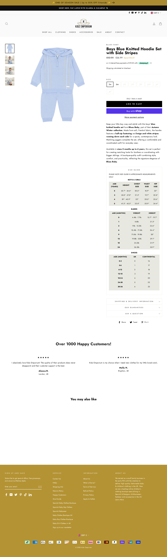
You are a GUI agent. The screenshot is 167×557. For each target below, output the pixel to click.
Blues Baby (112, 45)
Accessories (86, 32)
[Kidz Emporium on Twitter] (15, 494)
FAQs (55, 483)
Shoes (72, 32)
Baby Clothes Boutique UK (62, 515)
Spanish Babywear (60, 511)
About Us (86, 478)
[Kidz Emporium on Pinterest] (20, 494)
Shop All (47, 32)
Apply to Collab (89, 499)
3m (110, 84)
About (108, 32)
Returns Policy (58, 491)
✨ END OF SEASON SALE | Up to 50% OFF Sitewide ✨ (81, 2)
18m (140, 84)
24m (149, 84)
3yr (157, 84)
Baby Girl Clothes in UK (62, 523)
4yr (110, 91)
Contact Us (57, 478)
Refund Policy (88, 491)
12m (132, 84)
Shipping (109, 68)
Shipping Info (58, 487)
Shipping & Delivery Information (134, 301)
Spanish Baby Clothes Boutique (64, 503)
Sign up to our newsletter (62, 527)
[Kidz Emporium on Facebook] (6, 494)
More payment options (134, 117)
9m (124, 84)
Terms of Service (89, 487)
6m (117, 84)
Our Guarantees (134, 307)
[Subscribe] (40, 486)
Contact (120, 32)
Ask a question (134, 314)
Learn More (119, 499)
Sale (99, 32)
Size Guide (57, 499)
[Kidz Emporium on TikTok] (25, 494)
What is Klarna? (89, 483)
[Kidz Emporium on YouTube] (11, 494)
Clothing (61, 32)
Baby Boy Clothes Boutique (63, 519)
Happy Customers (59, 495)
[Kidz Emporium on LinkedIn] (30, 494)
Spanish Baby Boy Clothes (62, 507)
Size (108, 79)
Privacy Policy (88, 495)
